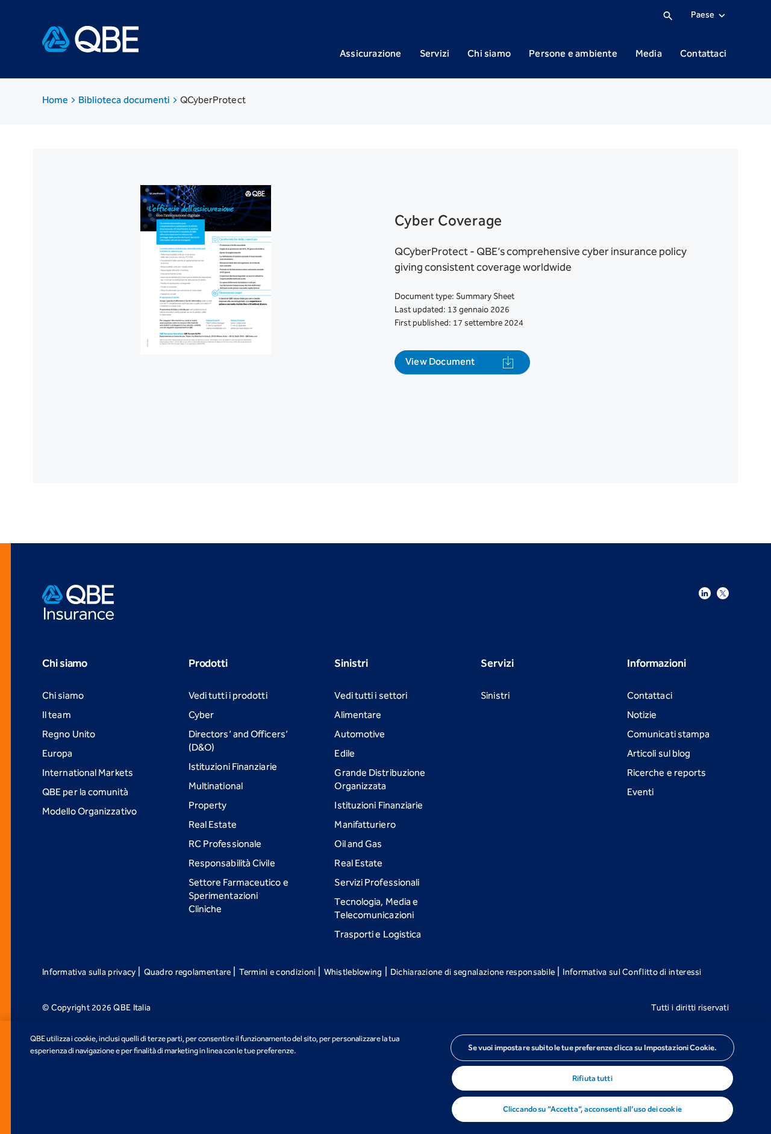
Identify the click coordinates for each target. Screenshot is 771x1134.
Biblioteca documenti (125, 100)
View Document (440, 361)
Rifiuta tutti (592, 1078)
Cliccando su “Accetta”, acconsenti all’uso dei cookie (592, 1109)
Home (56, 100)
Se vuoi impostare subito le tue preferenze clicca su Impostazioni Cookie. (592, 1047)
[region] (385, 1077)
